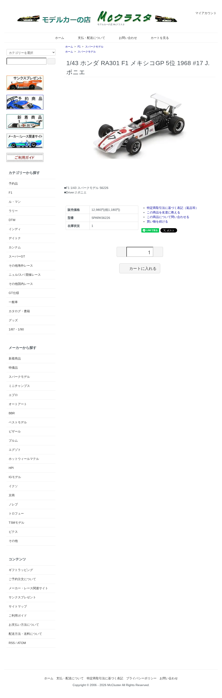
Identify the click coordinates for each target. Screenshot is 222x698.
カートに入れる (143, 268)
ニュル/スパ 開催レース (25, 274)
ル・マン (15, 201)
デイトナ (15, 238)
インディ (15, 229)
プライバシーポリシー (141, 678)
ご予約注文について (22, 579)
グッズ (13, 320)
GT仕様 (14, 293)
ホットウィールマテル (24, 458)
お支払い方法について (24, 624)
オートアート (18, 404)
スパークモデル (94, 46)
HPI (11, 468)
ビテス (13, 531)
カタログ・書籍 (19, 311)
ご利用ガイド (18, 615)
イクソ (13, 486)
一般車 (13, 302)
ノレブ (13, 504)
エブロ (13, 395)
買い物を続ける (157, 221)
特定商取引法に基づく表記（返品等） (172, 208)
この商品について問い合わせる (168, 217)
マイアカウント (206, 13)
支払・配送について (91, 38)
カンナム (15, 247)
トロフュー (16, 513)
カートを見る (160, 38)
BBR (12, 413)
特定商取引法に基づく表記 (105, 678)
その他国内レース (21, 283)
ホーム (59, 38)
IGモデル (15, 477)
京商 (12, 495)
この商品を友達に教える (163, 212)
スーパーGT (17, 256)
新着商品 (15, 358)
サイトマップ (18, 606)
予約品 (13, 183)
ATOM (21, 643)
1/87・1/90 (16, 329)
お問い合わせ (128, 38)
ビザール (15, 431)
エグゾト (15, 449)
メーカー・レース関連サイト (28, 588)
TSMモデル (16, 522)
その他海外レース (21, 265)
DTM (12, 220)
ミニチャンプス (19, 386)
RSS (12, 643)
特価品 (13, 367)
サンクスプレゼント (22, 597)
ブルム (13, 440)
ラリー (13, 211)
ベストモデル (18, 422)
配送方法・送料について (25, 633)
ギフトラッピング (21, 570)
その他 (13, 541)
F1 (79, 46)
